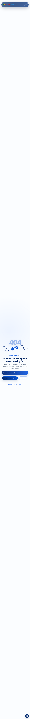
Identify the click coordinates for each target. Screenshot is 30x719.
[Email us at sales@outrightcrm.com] (27, 716)
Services (10, 384)
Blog (15, 384)
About (20, 384)
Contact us (23, 378)
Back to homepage (11, 378)
